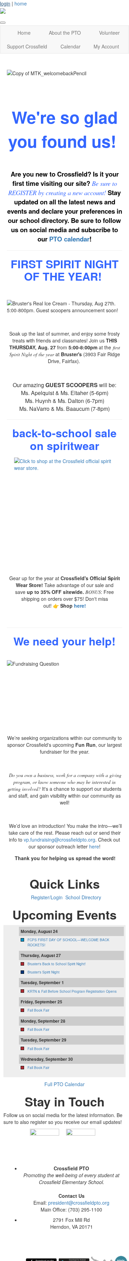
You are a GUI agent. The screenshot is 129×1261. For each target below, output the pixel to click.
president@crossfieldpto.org (78, 1202)
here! (80, 605)
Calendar (70, 46)
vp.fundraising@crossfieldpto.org (59, 839)
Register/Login (47, 897)
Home (24, 32)
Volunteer (109, 32)
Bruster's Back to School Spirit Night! (57, 963)
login (5, 3)
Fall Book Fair (38, 1010)
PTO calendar (69, 239)
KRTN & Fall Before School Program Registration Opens (72, 991)
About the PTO (65, 32)
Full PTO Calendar (64, 1084)
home (20, 3)
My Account (106, 46)
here (94, 846)
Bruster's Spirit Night (44, 972)
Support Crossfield (27, 46)
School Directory (83, 897)
